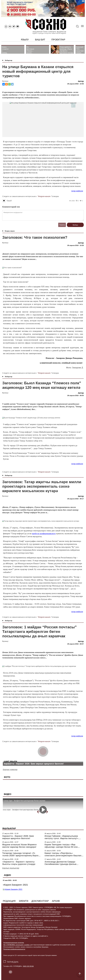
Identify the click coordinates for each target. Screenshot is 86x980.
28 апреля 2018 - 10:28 (75, 245)
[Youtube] (17, 26)
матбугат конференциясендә (44, 533)
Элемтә (23, 901)
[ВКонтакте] (3, 84)
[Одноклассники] (6, 84)
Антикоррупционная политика (13, 942)
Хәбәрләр (8, 60)
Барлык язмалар (10, 769)
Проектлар (58, 39)
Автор (81, 81)
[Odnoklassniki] (6, 26)
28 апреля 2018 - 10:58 (75, 84)
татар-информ (77, 191)
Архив (56, 901)
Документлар (40, 901)
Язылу (25, 39)
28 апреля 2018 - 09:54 (75, 395)
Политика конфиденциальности (14, 949)
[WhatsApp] (9, 84)
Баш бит (40, 39)
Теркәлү (62, 225)
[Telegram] (12, 84)
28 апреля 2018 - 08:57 (75, 644)
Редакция (9, 901)
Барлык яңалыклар (10, 868)
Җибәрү (75, 225)
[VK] (9, 26)
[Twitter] (13, 26)
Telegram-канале (44, 196)
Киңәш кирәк (10, 231)
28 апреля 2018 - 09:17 (75, 499)
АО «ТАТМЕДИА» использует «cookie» (16, 945)
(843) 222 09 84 (28, 966)
